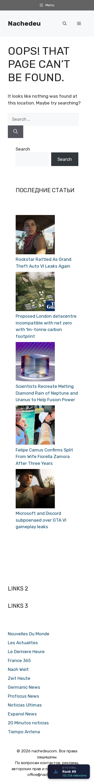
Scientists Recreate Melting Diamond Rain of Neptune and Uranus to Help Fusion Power (47, 393)
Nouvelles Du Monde (28, 633)
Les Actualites (23, 642)
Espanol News (22, 713)
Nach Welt (18, 669)
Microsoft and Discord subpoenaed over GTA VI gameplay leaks (41, 520)
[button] (64, 23)
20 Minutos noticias (28, 722)
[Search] (15, 131)
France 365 (19, 660)
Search (23, 149)
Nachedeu (24, 23)
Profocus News (23, 696)
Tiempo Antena (24, 731)
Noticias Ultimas (25, 705)
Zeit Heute (19, 678)
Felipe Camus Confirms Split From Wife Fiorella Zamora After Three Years (44, 456)
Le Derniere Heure (26, 651)
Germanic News (24, 687)
